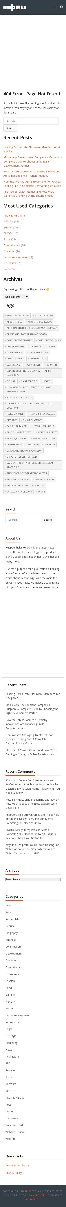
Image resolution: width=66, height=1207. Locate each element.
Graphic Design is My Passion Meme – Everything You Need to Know (33, 788)
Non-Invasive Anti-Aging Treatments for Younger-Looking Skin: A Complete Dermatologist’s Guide (29, 739)
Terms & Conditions (17, 1165)
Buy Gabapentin (15, 346)
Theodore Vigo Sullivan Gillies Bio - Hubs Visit (32, 814)
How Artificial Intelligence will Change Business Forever (29, 389)
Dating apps (13, 364)
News (9, 1049)
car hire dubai (14, 352)
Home (7, 269)
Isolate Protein (15, 413)
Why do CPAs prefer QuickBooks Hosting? (30, 845)
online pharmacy (32, 420)
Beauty (10, 926)
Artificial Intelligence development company (32, 327)
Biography (12, 933)
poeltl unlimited (47, 432)
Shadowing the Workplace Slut (24, 450)
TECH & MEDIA (12, 215)
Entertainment (11, 245)
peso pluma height (44, 426)
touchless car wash (18, 479)
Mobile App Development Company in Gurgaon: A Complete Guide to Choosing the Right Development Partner (33, 161)
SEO (8, 1063)
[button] (55, 6)
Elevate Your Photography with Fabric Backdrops (29, 372)
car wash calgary (38, 352)
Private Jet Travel (16, 438)
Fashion (10, 981)
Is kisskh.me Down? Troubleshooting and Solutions (29, 405)
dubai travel (33, 364)
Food (9, 988)
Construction (13, 946)
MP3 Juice (12, 420)
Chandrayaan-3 (15, 358)
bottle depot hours (49, 340)
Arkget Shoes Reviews (40, 321)
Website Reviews (15, 1132)
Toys (8, 1104)
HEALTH (8, 221)
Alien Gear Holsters (18, 315)
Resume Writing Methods (41, 444)
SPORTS (10, 1091)
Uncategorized (14, 1125)
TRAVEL (8, 233)
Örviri (41, 491)
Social (6, 239)
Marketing (11, 1042)
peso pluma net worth (19, 432)
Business (8, 227)
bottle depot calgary (19, 340)
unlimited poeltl (44, 479)
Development (14, 953)
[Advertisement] (33, 50)
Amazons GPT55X (44, 315)
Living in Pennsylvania (42, 413)
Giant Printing (29, 381)
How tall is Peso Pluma (20, 397)
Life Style (11, 1036)
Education (9, 251)
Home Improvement (15, 257)
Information (13, 1022)
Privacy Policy (14, 1172)
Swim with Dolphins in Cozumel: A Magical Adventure (30, 464)
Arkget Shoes (14, 321)
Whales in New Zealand (19, 491)
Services (10, 1070)
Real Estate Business (44, 438)
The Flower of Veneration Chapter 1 (27, 473)
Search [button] (10, 128)
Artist (9, 912)
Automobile (12, 919)
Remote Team (14, 444)
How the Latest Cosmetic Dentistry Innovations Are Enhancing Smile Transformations (26, 724)
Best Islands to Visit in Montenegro (27, 334)
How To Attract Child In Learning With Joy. (30, 799)
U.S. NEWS (9, 263)
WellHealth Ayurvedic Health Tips (25, 485)
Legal (9, 1029)
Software (11, 1084)
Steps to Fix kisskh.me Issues (22, 456)
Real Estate (12, 1056)
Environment (13, 974)
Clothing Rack (38, 358)
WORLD (10, 1139)
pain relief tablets (17, 426)
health (47, 381)
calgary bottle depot (42, 346)
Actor (9, 905)
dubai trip (52, 364)
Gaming (10, 994)
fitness (11, 381)
